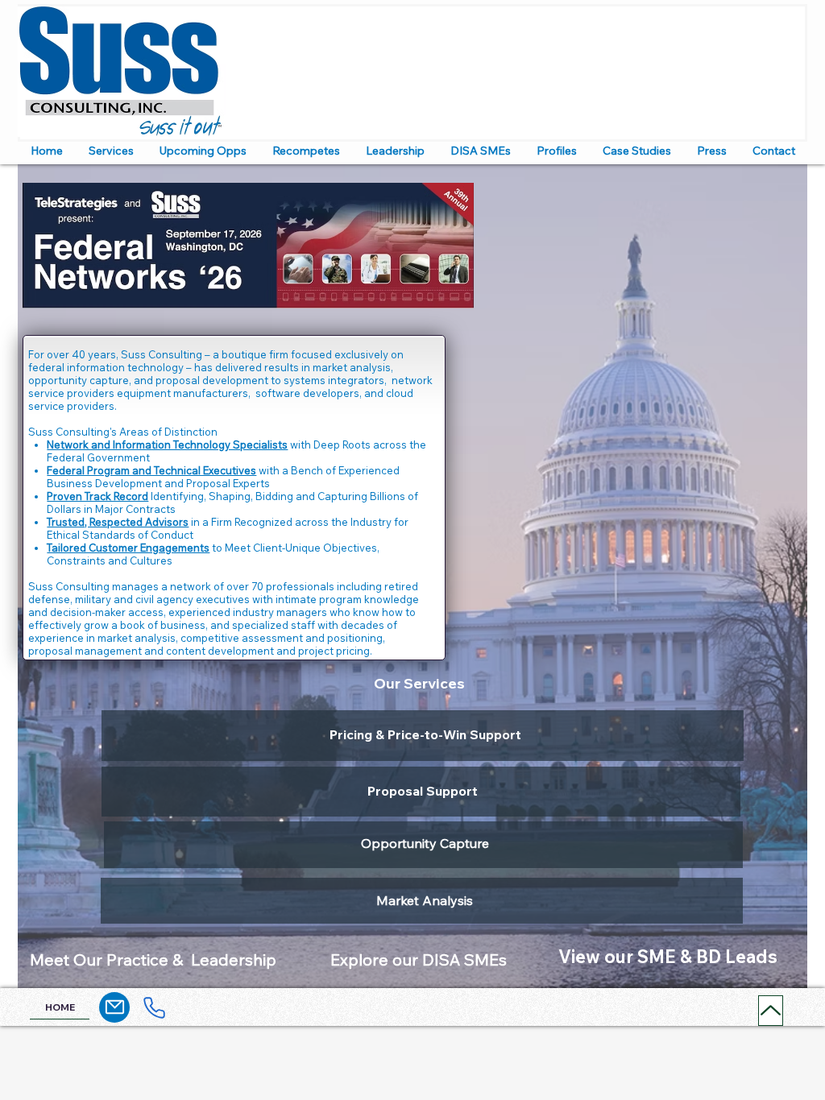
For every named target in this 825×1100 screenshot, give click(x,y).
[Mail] (114, 1007)
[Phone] (154, 1008)
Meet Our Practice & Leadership (153, 959)
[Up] (770, 1010)
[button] (111, 150)
